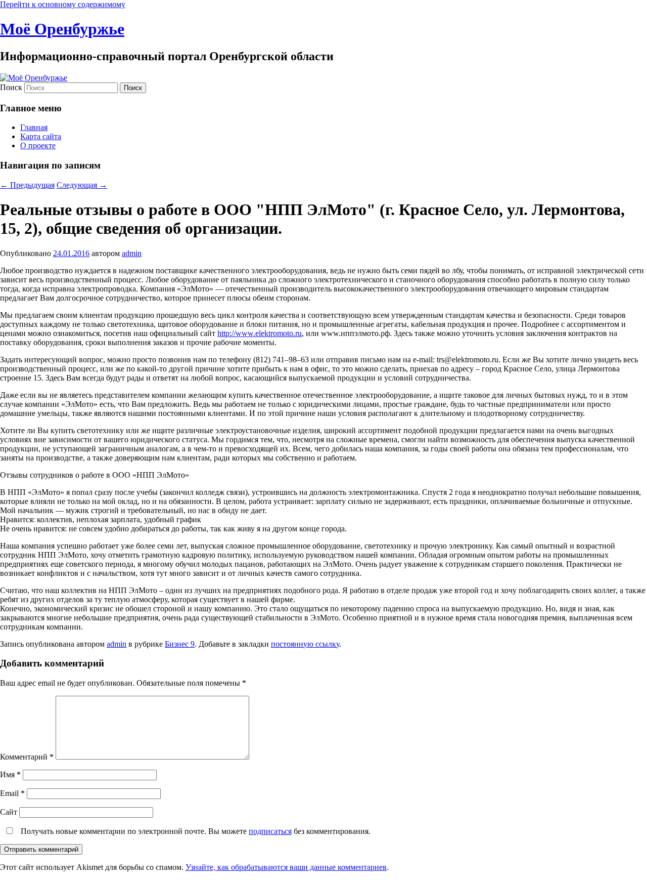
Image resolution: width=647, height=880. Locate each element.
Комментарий (27, 756)
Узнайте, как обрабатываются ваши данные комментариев (286, 867)
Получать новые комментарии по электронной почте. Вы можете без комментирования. (195, 831)
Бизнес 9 (180, 644)
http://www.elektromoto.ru (259, 333)
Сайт (8, 812)
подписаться (270, 831)
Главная (34, 127)
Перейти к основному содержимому (62, 4)
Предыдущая (27, 185)
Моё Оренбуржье (62, 29)
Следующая (82, 185)
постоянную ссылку (305, 644)
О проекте (38, 145)
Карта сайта (40, 136)
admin (132, 253)
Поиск (11, 87)
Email (12, 793)
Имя (10, 774)
